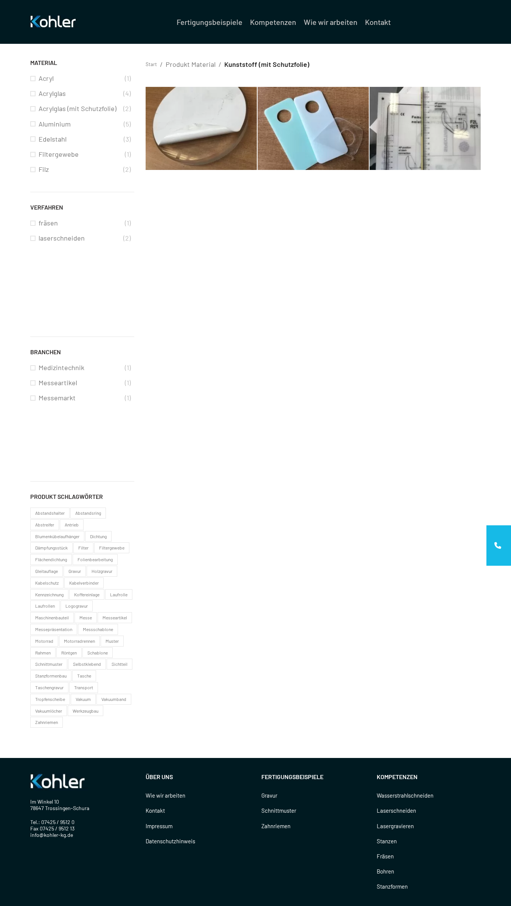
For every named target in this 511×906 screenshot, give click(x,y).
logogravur (76, 605)
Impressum (159, 826)
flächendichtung (51, 559)
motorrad (44, 641)
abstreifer (44, 524)
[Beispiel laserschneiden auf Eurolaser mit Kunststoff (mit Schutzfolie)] (313, 128)
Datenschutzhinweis (170, 841)
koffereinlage (86, 594)
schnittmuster (48, 664)
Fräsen (385, 856)
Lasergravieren (395, 826)
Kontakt (155, 810)
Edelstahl (53, 139)
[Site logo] (54, 21)
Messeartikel (58, 382)
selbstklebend (87, 664)
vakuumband (113, 699)
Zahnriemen (275, 826)
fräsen (48, 223)
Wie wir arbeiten (165, 795)
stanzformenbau (51, 675)
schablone (97, 652)
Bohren (385, 871)
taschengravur (49, 687)
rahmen (43, 652)
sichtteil (119, 664)
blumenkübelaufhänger (57, 536)
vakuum (83, 699)
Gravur (269, 795)
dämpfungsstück (51, 547)
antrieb (72, 524)
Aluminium (55, 124)
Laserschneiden (396, 810)
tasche (84, 675)
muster (112, 641)
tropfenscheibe (50, 699)
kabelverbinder (84, 582)
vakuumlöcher (48, 710)
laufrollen (45, 605)
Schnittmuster (278, 810)
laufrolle (118, 594)
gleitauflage (46, 571)
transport (83, 687)
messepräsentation (53, 629)
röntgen (69, 652)
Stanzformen (392, 886)
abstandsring (88, 513)
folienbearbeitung (95, 559)
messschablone (98, 629)
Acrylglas (52, 93)
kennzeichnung (49, 594)
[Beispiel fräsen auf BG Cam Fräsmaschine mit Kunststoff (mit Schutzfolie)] (201, 128)
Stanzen (387, 841)
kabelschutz (47, 582)
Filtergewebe (59, 154)
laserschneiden (62, 238)
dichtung (98, 536)
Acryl (46, 78)
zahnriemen (46, 722)
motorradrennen (79, 641)
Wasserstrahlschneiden (405, 795)
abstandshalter (50, 513)
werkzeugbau (85, 710)
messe (85, 617)
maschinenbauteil (52, 617)
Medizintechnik (61, 367)
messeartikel (115, 617)
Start (151, 64)
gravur (74, 571)
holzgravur (102, 571)
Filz (44, 169)
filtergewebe (111, 547)
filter (83, 547)
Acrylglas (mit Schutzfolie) (77, 108)
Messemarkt (57, 398)
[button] (498, 545)
